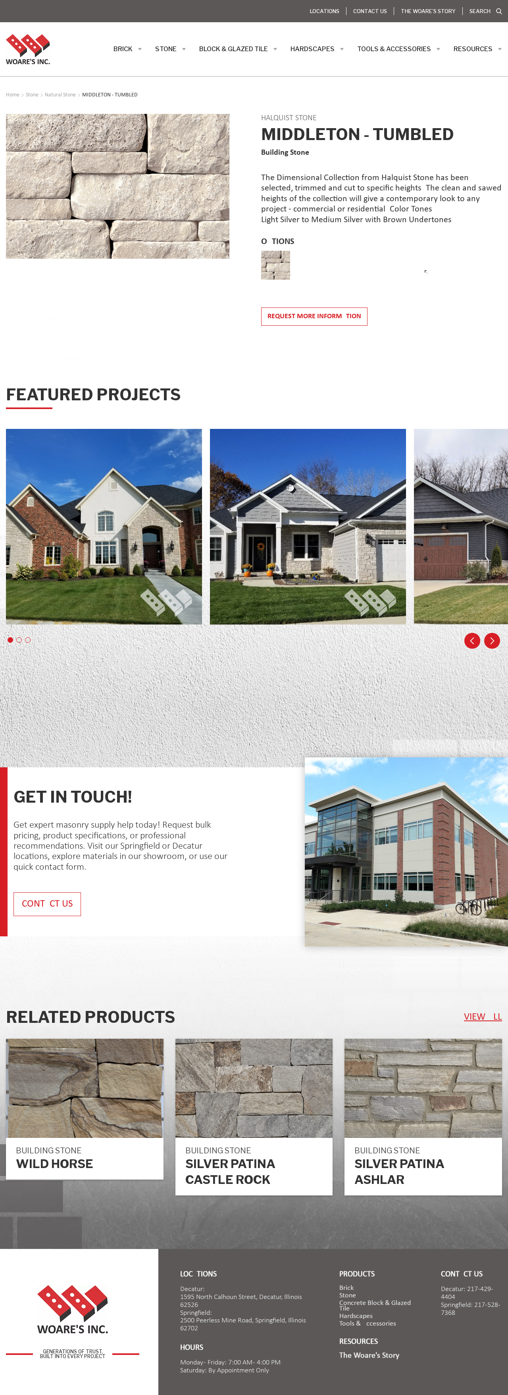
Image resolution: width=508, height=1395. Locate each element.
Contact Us (370, 11)
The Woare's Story (428, 11)
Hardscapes (356, 1316)
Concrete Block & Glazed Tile (375, 1306)
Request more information (314, 316)
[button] (128, 49)
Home (12, 95)
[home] (28, 49)
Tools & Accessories (367, 1324)
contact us (47, 904)
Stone (347, 1296)
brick (346, 1288)
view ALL (483, 1017)
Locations (324, 11)
